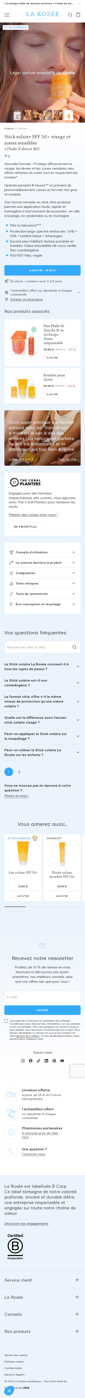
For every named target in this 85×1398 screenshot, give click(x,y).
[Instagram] (22, 1060)
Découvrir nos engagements (26, 1223)
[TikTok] (38, 1060)
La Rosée (13, 1297)
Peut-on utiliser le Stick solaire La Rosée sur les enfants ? (32, 752)
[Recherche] (70, 14)
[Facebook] (30, 1060)
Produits (9, 128)
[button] (78, 292)
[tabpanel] (42, 709)
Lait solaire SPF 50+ (23, 873)
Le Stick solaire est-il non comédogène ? (25, 682)
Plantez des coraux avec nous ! (33, 515)
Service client (18, 1280)
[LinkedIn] (46, 1060)
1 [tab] (8, 772)
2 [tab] (19, 772)
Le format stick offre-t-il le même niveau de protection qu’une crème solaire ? (33, 701)
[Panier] (78, 14)
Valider (42, 1010)
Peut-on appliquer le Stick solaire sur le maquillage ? (35, 736)
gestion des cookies (27, 1035)
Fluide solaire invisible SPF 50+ (62, 874)
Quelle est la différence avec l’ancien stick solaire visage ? (35, 720)
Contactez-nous (33, 1154)
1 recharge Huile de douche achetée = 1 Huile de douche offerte (39, 3)
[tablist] (42, 771)
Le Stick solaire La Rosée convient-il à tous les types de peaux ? (36, 666)
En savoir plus (25, 526)
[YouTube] (62, 1060)
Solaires (22, 128)
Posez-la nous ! (16, 796)
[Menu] (6, 14)
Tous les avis (67, 459)
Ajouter (42, 270)
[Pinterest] (54, 1060)
